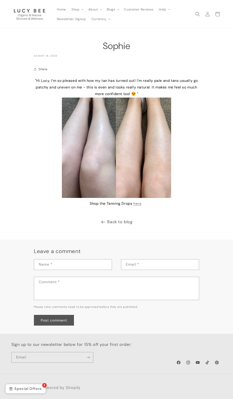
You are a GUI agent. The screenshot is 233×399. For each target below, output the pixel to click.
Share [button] (43, 69)
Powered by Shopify (61, 388)
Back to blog (119, 222)
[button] (77, 9)
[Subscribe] (88, 357)
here (137, 203)
